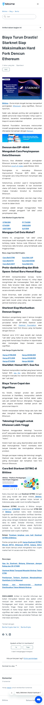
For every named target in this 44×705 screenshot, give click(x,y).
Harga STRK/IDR (9, 355)
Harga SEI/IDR (28, 361)
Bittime (4, 11)
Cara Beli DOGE (28, 261)
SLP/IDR (25, 229)
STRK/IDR (7, 222)
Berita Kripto (26, 627)
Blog (11, 11)
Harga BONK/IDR (29, 355)
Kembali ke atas (8, 666)
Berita (17, 11)
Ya (16, 647)
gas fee (17, 373)
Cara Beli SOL (27, 264)
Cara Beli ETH (8, 261)
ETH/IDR (6, 225)
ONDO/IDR (26, 225)
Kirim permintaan (30, 658)
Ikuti (6, 69)
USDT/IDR (7, 229)
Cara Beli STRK (9, 258)
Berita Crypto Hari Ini (10, 627)
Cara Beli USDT (9, 264)
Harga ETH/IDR (9, 361)
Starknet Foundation (27, 325)
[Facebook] (3, 634)
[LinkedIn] (10, 634)
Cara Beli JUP (27, 258)
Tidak (28, 647)
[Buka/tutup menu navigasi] (38, 4)
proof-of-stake (17, 166)
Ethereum (17, 106)
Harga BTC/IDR (9, 358)
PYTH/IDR (26, 222)
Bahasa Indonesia (33, 700)
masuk (9, 687)
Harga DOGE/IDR (29, 358)
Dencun (30, 131)
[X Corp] (7, 634)
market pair (11, 509)
